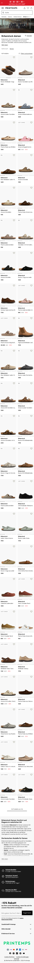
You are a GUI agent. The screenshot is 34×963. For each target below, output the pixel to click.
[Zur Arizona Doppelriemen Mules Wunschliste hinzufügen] (31, 122)
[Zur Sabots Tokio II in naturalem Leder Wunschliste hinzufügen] (14, 742)
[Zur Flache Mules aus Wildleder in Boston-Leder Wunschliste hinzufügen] (14, 122)
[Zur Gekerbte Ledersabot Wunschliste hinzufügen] (14, 579)
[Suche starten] (3, 12)
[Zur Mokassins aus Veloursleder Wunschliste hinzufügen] (31, 742)
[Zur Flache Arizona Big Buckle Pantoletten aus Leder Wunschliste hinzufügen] (14, 318)
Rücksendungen (10, 881)
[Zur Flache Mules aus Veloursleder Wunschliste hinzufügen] (31, 677)
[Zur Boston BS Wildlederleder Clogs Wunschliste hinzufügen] (31, 416)
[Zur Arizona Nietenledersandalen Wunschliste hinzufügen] (31, 90)
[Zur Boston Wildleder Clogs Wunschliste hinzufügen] (14, 57)
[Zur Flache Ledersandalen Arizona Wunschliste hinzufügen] (31, 285)
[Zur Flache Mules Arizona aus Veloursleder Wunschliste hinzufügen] (31, 188)
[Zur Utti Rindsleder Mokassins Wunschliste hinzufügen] (31, 481)
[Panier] (31, 8)
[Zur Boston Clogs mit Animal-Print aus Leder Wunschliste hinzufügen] (14, 448)
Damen (10, 16)
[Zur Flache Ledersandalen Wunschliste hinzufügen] (14, 220)
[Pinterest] (20, 953)
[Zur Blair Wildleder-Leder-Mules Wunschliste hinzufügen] (14, 155)
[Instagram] (13, 953)
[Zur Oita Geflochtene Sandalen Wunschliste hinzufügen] (31, 546)
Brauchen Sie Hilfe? (11, 890)
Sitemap (16, 958)
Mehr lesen (5, 45)
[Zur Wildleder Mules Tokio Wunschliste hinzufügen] (14, 644)
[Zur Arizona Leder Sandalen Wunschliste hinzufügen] (14, 90)
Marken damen (17, 16)
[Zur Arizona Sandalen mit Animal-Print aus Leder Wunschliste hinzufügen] (14, 416)
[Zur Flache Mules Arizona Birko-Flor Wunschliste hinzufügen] (31, 611)
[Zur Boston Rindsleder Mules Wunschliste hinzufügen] (31, 775)
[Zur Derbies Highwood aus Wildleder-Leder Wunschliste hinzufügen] (14, 285)
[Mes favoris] (28, 8)
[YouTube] (24, 953)
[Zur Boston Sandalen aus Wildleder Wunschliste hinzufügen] (31, 57)
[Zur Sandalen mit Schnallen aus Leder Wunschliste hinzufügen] (31, 220)
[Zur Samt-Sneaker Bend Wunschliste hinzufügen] (31, 579)
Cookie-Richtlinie (9, 957)
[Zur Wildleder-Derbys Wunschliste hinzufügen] (31, 644)
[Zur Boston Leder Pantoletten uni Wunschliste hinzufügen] (31, 351)
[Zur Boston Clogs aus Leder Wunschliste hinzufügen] (31, 253)
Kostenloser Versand (11, 875)
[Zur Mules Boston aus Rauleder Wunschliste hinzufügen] (14, 709)
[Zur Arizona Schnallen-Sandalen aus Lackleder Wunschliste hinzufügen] (14, 677)
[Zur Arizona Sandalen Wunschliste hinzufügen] (14, 188)
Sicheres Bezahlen (10, 869)
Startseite (4, 16)
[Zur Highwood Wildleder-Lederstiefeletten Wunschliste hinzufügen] (31, 318)
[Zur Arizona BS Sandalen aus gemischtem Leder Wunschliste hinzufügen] (14, 383)
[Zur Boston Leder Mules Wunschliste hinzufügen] (31, 514)
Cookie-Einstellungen (22, 957)
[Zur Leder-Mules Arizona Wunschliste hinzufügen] (14, 514)
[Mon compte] (24, 8)
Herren (12, 49)
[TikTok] (17, 953)
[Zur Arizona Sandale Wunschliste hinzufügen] (31, 155)
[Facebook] (10, 953)
